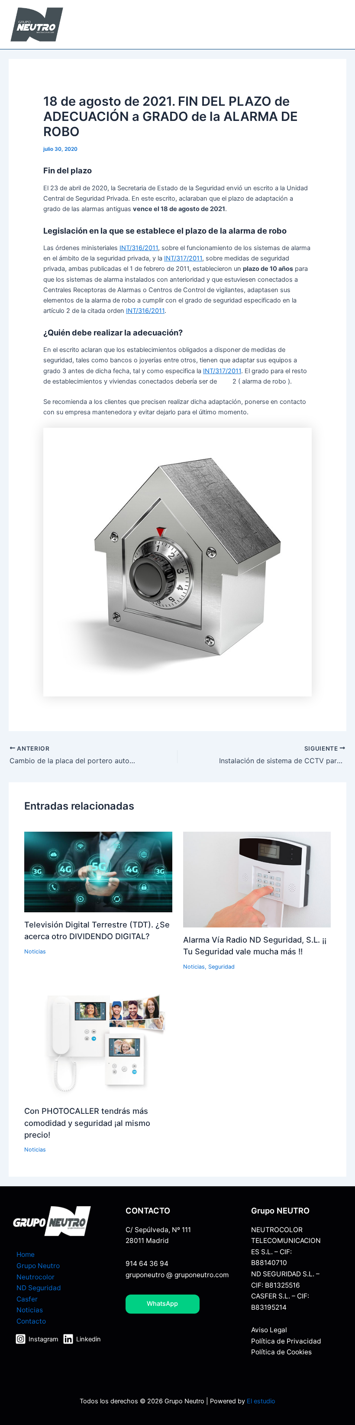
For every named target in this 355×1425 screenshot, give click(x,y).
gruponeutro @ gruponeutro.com (177, 1275)
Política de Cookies (281, 1352)
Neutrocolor (35, 1277)
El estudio (261, 1401)
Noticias (35, 951)
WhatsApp (162, 1304)
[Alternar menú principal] (337, 25)
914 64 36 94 (147, 1263)
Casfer (27, 1299)
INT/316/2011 (138, 248)
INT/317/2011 (183, 258)
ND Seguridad (38, 1288)
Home (25, 1254)
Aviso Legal (269, 1330)
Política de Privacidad (286, 1341)
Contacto (31, 1321)
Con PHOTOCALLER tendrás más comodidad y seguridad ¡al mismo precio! (87, 1122)
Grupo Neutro (38, 1266)
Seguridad (221, 966)
